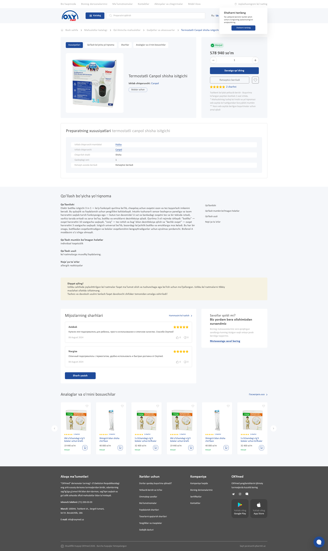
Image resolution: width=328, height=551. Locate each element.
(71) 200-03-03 (85, 502)
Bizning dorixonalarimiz (94, 4)
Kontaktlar (143, 4)
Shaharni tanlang (243, 28)
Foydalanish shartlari (149, 510)
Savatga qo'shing (234, 70)
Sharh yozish (80, 375)
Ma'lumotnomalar (122, 4)
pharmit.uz (260, 546)
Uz (217, 15)
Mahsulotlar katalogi (96, 30)
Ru (212, 15)
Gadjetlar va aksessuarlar (161, 30)
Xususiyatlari (74, 45)
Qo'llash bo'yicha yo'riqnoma (100, 45)
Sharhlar (125, 45)
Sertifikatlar (196, 497)
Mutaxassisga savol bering (225, 341)
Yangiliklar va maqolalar (150, 523)
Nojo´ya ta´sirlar (213, 222)
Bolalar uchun (138, 89)
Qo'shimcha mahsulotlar (127, 30)
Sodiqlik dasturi (146, 530)
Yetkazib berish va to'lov (150, 490)
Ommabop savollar (148, 497)
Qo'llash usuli (211, 216)
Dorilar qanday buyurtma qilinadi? (155, 483)
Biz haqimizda (68, 4)
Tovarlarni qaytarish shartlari (153, 516)
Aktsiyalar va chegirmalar (168, 4)
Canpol (155, 83)
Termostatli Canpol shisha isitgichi (200, 30)
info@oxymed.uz (76, 519)
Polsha (118, 144)
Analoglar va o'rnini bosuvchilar (151, 45)
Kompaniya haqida (199, 483)
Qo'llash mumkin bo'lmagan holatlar (222, 211)
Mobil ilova (194, 4)
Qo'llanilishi (210, 205)
